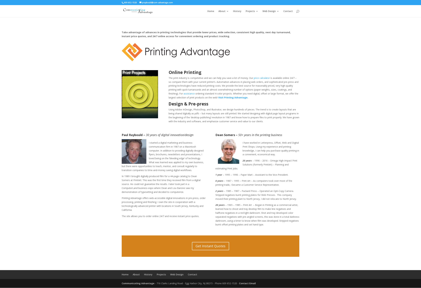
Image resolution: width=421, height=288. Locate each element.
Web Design (269, 11)
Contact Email (247, 283)
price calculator (262, 78)
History (237, 11)
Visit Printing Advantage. (233, 97)
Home (210, 11)
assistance (189, 93)
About (221, 11)
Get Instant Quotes (210, 246)
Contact (288, 11)
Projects (250, 11)
